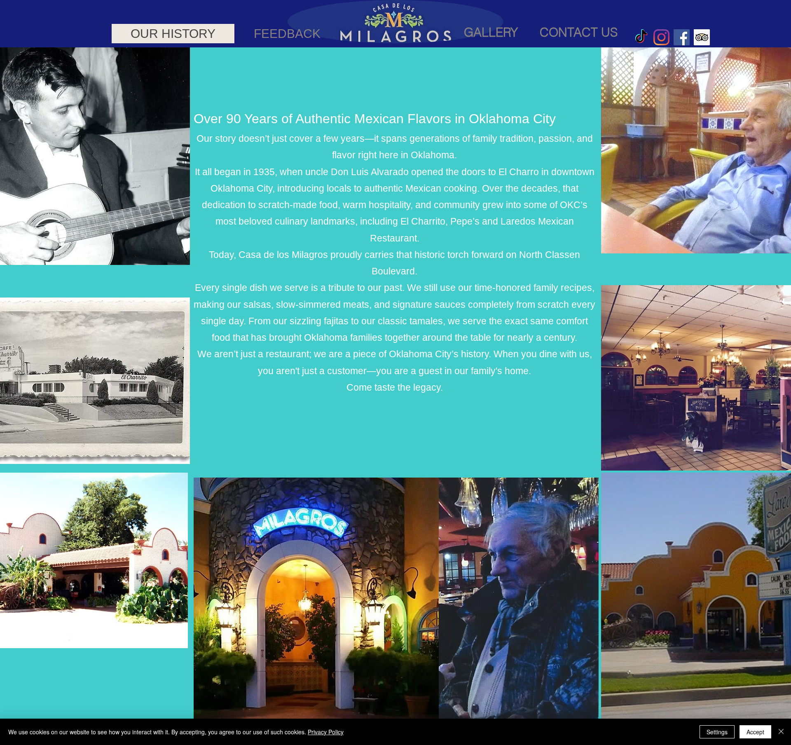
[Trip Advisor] (702, 37)
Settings (717, 732)
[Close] (781, 731)
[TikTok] (641, 37)
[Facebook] (682, 37)
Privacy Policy (326, 732)
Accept (755, 732)
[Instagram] (661, 37)
